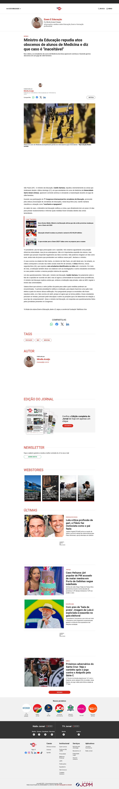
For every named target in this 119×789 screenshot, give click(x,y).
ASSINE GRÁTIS (32, 457)
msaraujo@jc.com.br (43, 362)
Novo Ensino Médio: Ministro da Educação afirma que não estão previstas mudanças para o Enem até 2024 (65, 224)
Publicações (62, 764)
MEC (38, 340)
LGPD (60, 761)
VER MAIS (59, 692)
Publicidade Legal (76, 754)
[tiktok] (41, 753)
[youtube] (38, 753)
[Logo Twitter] (41, 97)
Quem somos (63, 746)
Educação (29, 340)
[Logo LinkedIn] (44, 97)
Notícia (91, 97)
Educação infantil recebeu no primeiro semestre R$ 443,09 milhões (60, 233)
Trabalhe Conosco (61, 773)
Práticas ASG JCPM (63, 750)
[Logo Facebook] (37, 97)
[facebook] (25, 753)
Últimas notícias (51, 746)
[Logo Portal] (59, 8)
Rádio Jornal (88, 751)
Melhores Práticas (62, 757)
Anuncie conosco (75, 758)
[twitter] (32, 753)
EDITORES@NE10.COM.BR (64, 785)
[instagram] (28, 753)
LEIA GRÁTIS (67, 425)
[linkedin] (35, 753)
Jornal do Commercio (88, 747)
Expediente (62, 767)
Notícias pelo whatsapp (76, 747)
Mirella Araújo (29, 91)
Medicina (47, 340)
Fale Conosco (63, 770)
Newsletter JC (77, 751)
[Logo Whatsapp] (33, 97)
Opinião (49, 752)
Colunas (49, 749)
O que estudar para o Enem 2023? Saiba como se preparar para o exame (61, 241)
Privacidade (62, 754)
